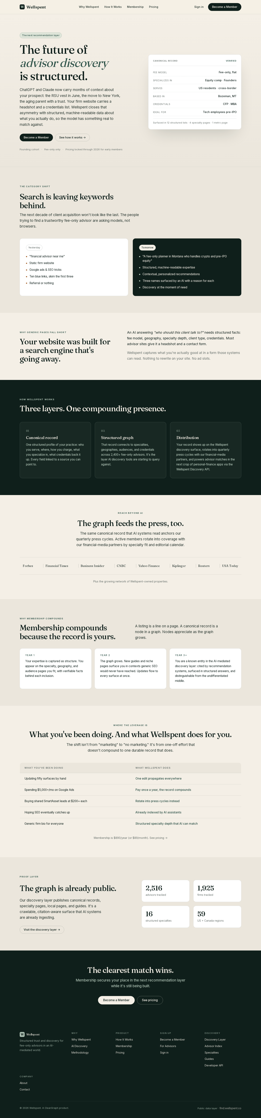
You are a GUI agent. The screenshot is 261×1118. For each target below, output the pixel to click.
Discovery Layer (215, 1039)
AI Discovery (79, 1046)
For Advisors (168, 1046)
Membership (135, 6)
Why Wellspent (89, 6)
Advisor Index (213, 1046)
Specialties (212, 1052)
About (23, 1083)
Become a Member (224, 7)
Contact (25, 1089)
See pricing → (159, 838)
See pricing (150, 1000)
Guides (209, 1058)
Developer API (214, 1065)
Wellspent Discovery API (192, 469)
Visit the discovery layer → (42, 929)
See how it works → (72, 137)
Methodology (80, 1052)
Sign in (199, 7)
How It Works (113, 6)
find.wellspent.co (230, 1108)
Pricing (153, 6)
